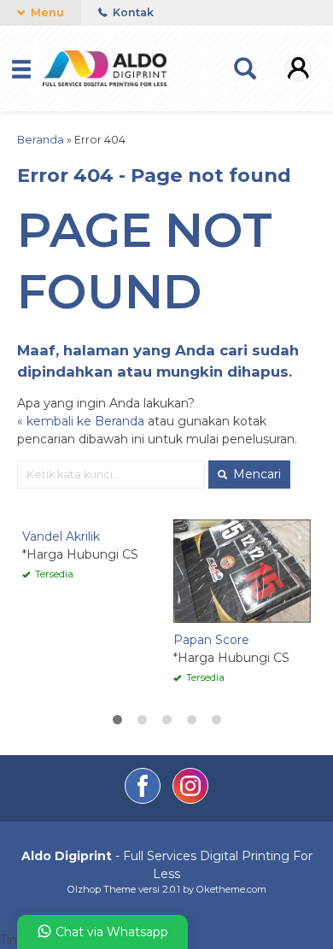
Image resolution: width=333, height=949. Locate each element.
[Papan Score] (242, 570)
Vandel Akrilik (61, 536)
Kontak (132, 12)
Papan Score (211, 639)
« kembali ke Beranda (80, 421)
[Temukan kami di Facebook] (144, 799)
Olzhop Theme (101, 889)
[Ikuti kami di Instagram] (190, 799)
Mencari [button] (255, 474)
